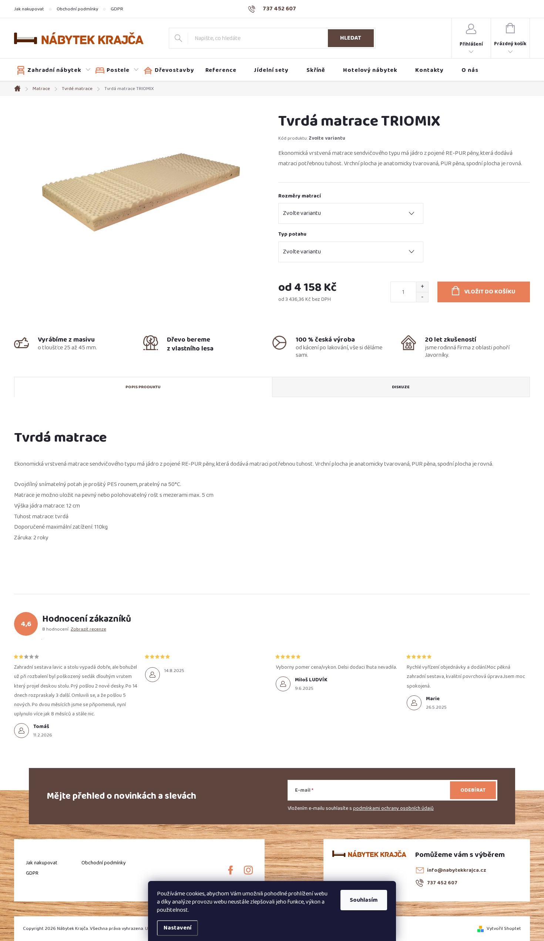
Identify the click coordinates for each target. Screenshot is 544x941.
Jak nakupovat (29, 9)
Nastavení (177, 927)
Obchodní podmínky (77, 9)
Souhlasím (364, 900)
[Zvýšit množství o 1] (422, 287)
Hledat (350, 38)
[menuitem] (53, 70)
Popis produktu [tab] (143, 386)
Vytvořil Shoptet (504, 928)
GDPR (117, 9)
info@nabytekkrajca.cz (456, 870)
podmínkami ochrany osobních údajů (393, 808)
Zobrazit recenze (88, 629)
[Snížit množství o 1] (422, 297)
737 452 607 (442, 883)
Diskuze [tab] (401, 386)
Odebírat (473, 790)
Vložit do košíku (490, 291)
